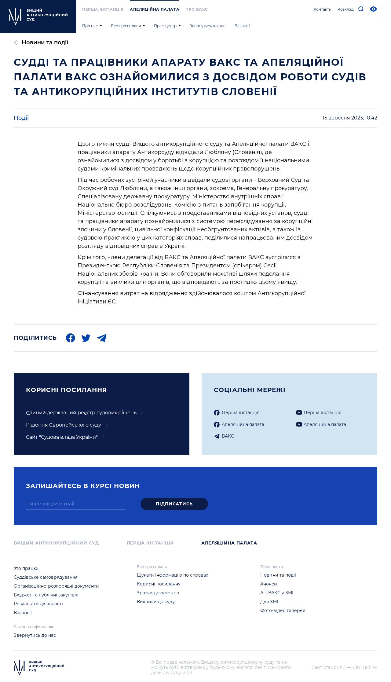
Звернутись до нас (207, 26)
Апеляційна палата (154, 9)
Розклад (346, 9)
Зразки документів (158, 593)
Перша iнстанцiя (103, 9)
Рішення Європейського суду (63, 425)
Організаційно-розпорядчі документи (56, 586)
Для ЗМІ (269, 601)
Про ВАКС (196, 9)
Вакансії (242, 26)
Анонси (268, 584)
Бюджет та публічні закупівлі (46, 595)
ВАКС (228, 436)
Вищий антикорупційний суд (56, 543)
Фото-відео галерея (282, 610)
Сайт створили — (331, 667)
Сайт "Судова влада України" (62, 437)
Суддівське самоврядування (46, 577)
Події (21, 118)
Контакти (322, 9)
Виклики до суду (156, 601)
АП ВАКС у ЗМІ (276, 593)
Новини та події (45, 42)
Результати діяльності (38, 604)
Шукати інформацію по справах (172, 575)
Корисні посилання (159, 584)
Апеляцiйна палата (243, 424)
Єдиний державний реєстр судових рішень (81, 413)
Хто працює (27, 568)
